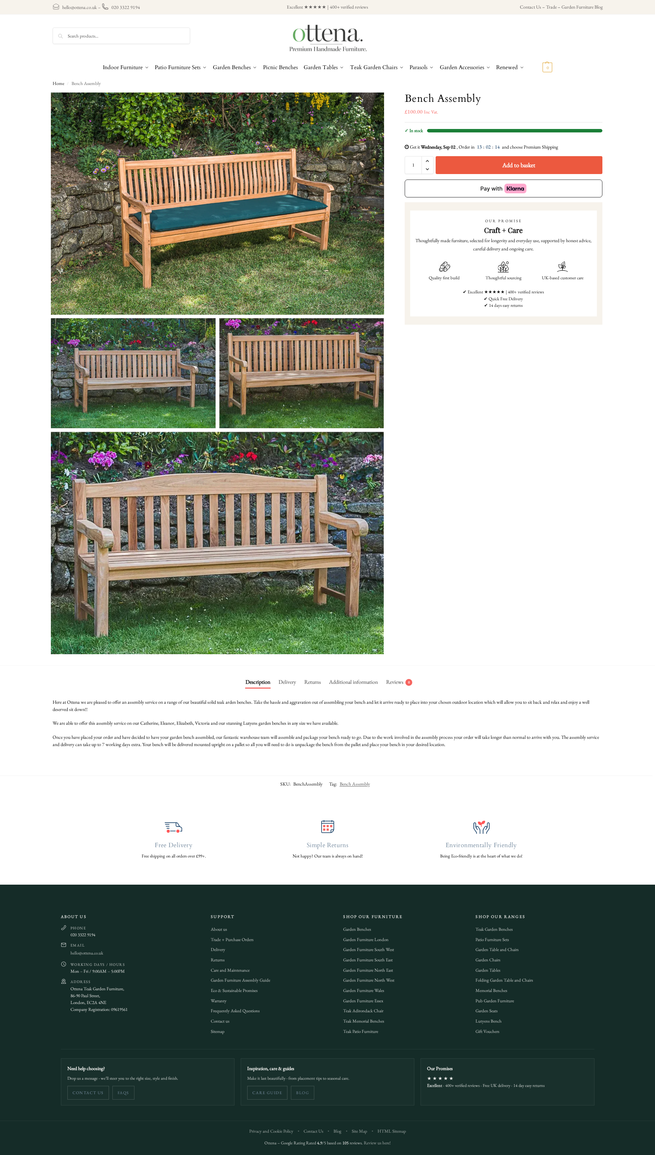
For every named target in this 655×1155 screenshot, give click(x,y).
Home (58, 83)
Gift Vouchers (487, 1031)
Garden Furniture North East (368, 970)
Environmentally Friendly (481, 845)
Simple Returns (327, 845)
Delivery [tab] (287, 682)
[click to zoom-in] (217, 204)
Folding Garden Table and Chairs (504, 980)
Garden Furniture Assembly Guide (240, 980)
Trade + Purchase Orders (232, 939)
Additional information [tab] (353, 682)
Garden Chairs (488, 960)
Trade (551, 7)
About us (219, 929)
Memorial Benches (491, 990)
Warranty (219, 1001)
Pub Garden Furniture (495, 1001)
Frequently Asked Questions (235, 1011)
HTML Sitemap (392, 1131)
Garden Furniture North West (368, 980)
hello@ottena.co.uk (79, 7)
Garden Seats (487, 1011)
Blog (302, 1092)
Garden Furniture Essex (363, 1001)
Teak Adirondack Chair (363, 1011)
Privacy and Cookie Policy (271, 1131)
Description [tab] (257, 682)
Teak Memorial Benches (363, 1021)
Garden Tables (488, 970)
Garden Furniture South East (368, 960)
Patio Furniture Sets (492, 939)
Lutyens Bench (489, 1021)
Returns (218, 960)
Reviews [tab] (398, 682)
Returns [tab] (312, 682)
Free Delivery (174, 845)
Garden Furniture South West (368, 949)
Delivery (218, 949)
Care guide (267, 1092)
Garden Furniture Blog (582, 7)
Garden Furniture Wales (363, 990)
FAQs (123, 1092)
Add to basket (518, 165)
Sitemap (218, 1031)
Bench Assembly (355, 784)
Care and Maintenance (230, 970)
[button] (539, 68)
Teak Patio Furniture (360, 1031)
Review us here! (377, 1143)
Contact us (220, 1021)
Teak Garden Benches (494, 929)
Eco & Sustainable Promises (234, 990)
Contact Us (530, 7)
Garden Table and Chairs (497, 949)
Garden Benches (357, 929)
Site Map (359, 1131)
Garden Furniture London (366, 939)
